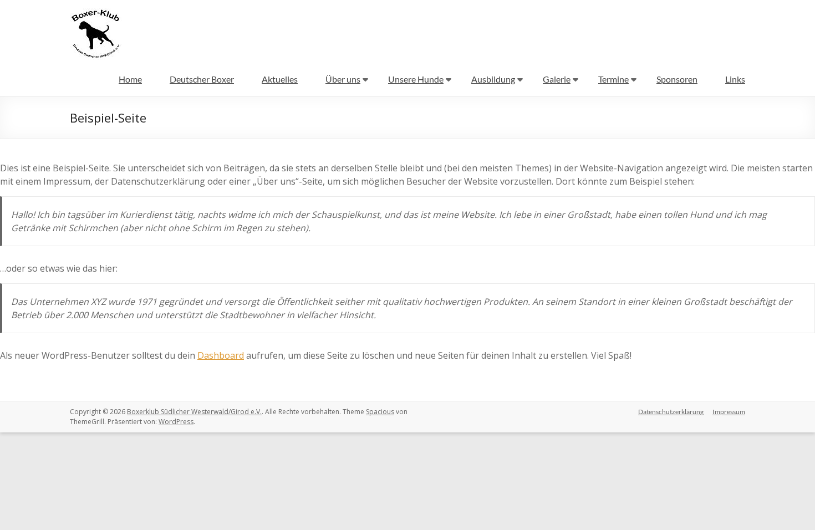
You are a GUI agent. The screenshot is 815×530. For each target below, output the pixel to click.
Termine (613, 79)
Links (735, 79)
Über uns (342, 79)
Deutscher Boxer (202, 79)
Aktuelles (280, 79)
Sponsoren (676, 79)
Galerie (556, 79)
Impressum (728, 411)
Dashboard (220, 355)
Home (130, 79)
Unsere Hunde (416, 79)
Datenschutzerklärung (671, 411)
